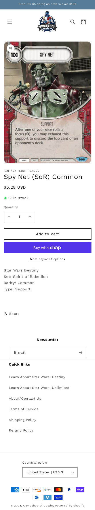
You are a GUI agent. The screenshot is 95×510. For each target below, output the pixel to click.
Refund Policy (21, 430)
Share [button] (14, 314)
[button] (9, 21)
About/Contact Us (25, 399)
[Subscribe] (80, 352)
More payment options (47, 259)
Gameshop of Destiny (38, 505)
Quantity (11, 207)
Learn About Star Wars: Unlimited (39, 388)
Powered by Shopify (69, 505)
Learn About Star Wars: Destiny (37, 377)
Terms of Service (24, 409)
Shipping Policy (22, 420)
